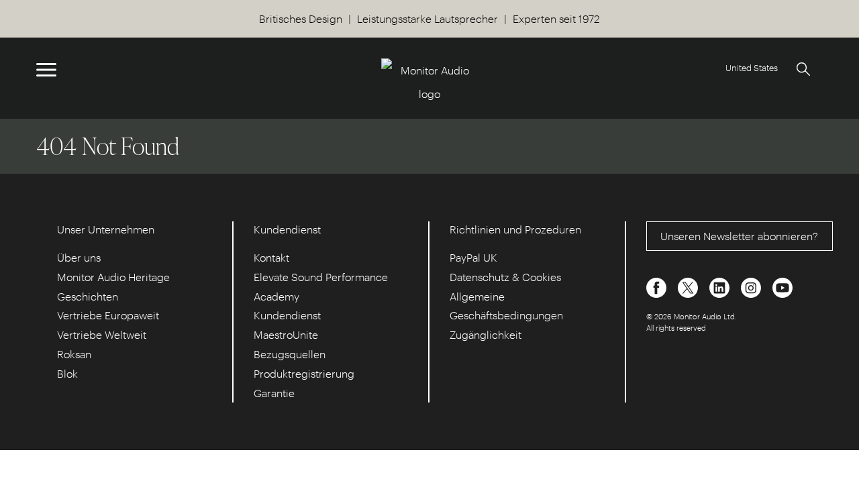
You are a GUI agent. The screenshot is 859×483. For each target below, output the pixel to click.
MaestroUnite (286, 334)
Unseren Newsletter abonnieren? (739, 235)
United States (751, 67)
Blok (67, 373)
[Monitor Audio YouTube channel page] (782, 286)
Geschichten (87, 296)
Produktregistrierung (304, 373)
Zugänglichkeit (485, 334)
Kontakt (271, 257)
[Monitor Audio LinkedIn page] (720, 286)
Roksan (74, 353)
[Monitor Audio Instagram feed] (752, 286)
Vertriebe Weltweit (101, 334)
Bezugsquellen (289, 353)
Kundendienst (287, 315)
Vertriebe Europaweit (108, 315)
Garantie (274, 392)
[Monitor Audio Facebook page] (657, 286)
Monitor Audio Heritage (113, 276)
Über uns (79, 257)
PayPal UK (473, 257)
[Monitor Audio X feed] (689, 286)
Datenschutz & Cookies (505, 276)
